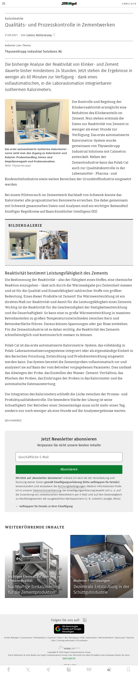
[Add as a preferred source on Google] (69, 629)
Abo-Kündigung (72, 638)
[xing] (48, 669)
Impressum (120, 638)
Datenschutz (92, 638)
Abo (54, 640)
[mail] (89, 669)
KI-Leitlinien (82, 640)
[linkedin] (69, 669)
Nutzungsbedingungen (72, 486)
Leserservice (27, 638)
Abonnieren (69, 469)
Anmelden (129, 3)
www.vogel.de (69, 658)
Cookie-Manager (11, 638)
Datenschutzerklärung (47, 490)
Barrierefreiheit (106, 638)
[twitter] (28, 669)
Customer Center (55, 638)
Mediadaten (40, 638)
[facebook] (9, 669)
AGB (82, 638)
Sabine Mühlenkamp (39, 35)
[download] (109, 669)
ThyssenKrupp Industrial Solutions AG (33, 52)
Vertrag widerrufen (66, 640)
